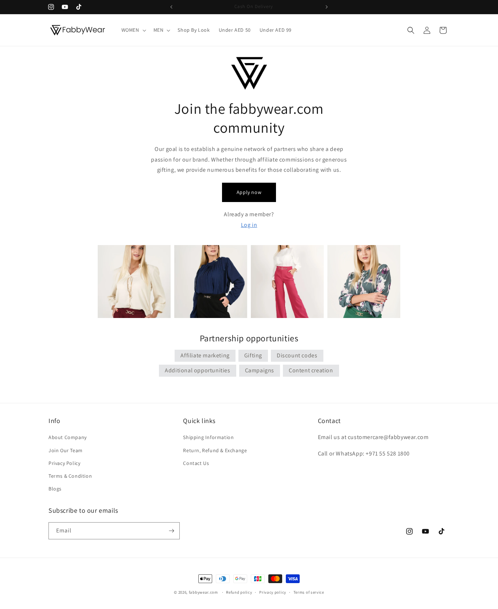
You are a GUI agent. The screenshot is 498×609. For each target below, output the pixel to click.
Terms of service (308, 592)
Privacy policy (272, 592)
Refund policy (239, 592)
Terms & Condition (70, 476)
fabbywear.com (203, 592)
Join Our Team (65, 450)
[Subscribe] (171, 530)
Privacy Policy (64, 463)
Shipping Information (208, 437)
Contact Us (196, 463)
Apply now (249, 192)
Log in (249, 225)
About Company (67, 437)
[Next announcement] (327, 7)
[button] (133, 30)
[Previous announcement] (171, 7)
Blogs (55, 488)
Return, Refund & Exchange (215, 450)
